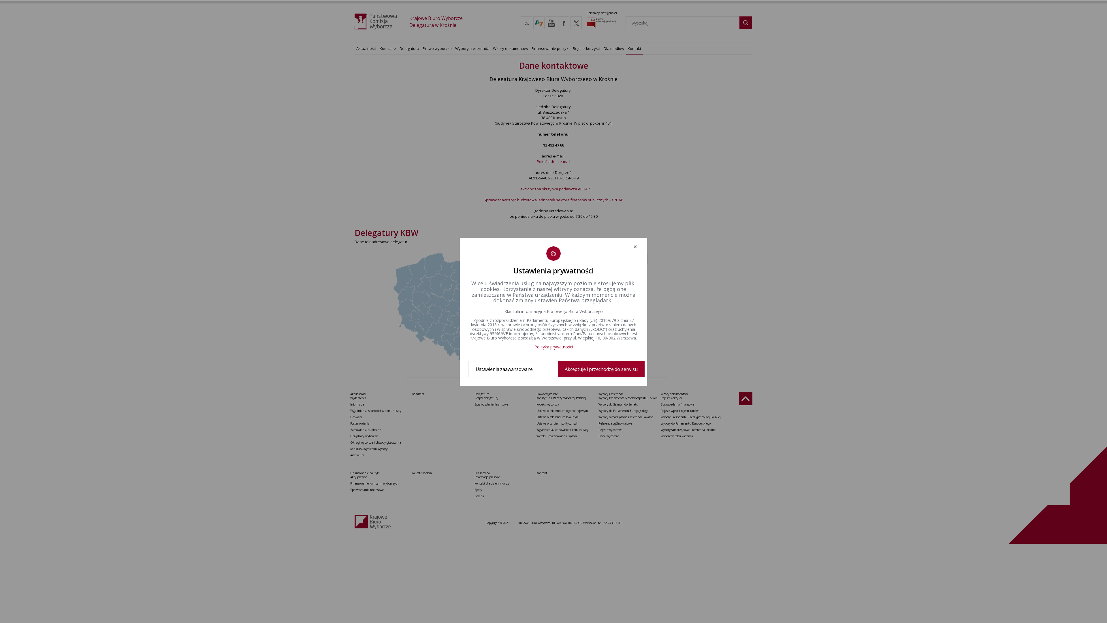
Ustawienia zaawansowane (504, 369)
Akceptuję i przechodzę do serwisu (601, 369)
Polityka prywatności (553, 347)
